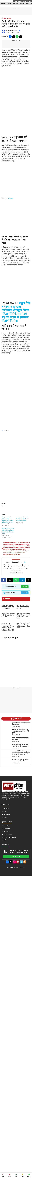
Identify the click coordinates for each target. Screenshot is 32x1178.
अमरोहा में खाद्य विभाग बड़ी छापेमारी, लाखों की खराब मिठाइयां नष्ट (8, 615)
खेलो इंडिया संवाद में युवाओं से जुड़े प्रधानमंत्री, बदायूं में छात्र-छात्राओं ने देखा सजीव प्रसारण (23, 626)
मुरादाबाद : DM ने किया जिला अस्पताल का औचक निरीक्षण (23, 607)
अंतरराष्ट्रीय (3, 4)
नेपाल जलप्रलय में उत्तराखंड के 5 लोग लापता (21, 739)
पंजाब (27, 4)
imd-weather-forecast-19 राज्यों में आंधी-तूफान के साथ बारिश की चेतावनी (22, 518)
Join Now (24, 586)
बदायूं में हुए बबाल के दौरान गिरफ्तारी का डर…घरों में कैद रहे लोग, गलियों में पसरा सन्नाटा (23, 616)
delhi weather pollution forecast (18, 546)
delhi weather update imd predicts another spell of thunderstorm (16, 549)
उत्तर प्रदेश (15, 4)
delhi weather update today (13, 554)
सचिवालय (10, 199)
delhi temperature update (9, 542)
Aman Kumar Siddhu (13, 30)
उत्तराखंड (22, 4)
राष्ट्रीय (9, 4)
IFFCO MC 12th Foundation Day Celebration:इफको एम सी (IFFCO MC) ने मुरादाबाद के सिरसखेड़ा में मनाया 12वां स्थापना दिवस (8, 627)
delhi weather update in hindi (18, 551)
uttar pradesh (7, 18)
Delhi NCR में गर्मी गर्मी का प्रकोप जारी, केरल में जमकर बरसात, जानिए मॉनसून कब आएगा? (8, 531)
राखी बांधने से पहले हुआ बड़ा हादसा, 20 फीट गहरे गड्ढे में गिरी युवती (8, 607)
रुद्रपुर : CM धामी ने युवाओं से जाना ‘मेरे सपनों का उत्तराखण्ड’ (20, 745)
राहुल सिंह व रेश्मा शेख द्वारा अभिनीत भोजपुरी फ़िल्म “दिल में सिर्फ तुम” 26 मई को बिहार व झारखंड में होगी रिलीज (16, 312)
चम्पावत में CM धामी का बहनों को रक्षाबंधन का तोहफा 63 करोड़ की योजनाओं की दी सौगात (21, 752)
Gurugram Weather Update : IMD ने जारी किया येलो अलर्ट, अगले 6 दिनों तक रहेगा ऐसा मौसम (7, 519)
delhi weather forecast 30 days (14, 544)
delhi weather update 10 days (19, 547)
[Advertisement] (16, 85)
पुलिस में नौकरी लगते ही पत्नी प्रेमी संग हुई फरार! (21, 724)
